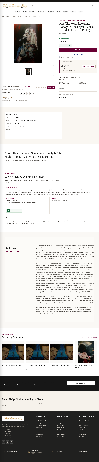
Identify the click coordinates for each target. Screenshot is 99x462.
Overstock (73, 11)
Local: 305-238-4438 (6, 435)
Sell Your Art (82, 1)
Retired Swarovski (83, 429)
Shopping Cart (39, 436)
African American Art (61, 420)
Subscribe (94, 1)
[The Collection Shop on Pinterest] (11, 442)
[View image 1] (28, 71)
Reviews (58, 11)
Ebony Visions (60, 429)
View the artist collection (89, 337)
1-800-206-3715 (74, 1)
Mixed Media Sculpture (84, 425)
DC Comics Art (60, 425)
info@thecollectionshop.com (8, 437)
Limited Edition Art (61, 434)
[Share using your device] (34, 93)
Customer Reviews (40, 434)
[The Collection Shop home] (15, 6)
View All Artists (60, 436)
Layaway (88, 1)
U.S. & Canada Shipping (41, 425)
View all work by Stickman (12, 251)
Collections (41, 11)
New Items (17, 11)
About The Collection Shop (41, 420)
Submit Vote (51, 87)
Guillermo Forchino (61, 432)
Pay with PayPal (78, 54)
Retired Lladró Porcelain (84, 423)
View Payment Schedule (88, 66)
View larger (51, 64)
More (80, 11)
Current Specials (82, 434)
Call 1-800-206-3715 (81, 383)
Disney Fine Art (60, 427)
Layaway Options (39, 423)
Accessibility (38, 429)
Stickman (7, 16)
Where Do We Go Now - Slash (83, 365)
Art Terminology (39, 427)
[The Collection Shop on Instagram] (7, 442)
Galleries (31, 11)
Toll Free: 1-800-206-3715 (7, 433)
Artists (25, 11)
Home (3, 16)
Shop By (50, 11)
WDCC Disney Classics (84, 432)
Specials (65, 11)
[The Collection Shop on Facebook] (3, 442)
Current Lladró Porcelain (84, 420)
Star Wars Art (82, 427)
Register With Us (39, 432)
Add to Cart (78, 50)
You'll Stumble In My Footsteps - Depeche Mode (11, 366)
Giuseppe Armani (61, 423)
